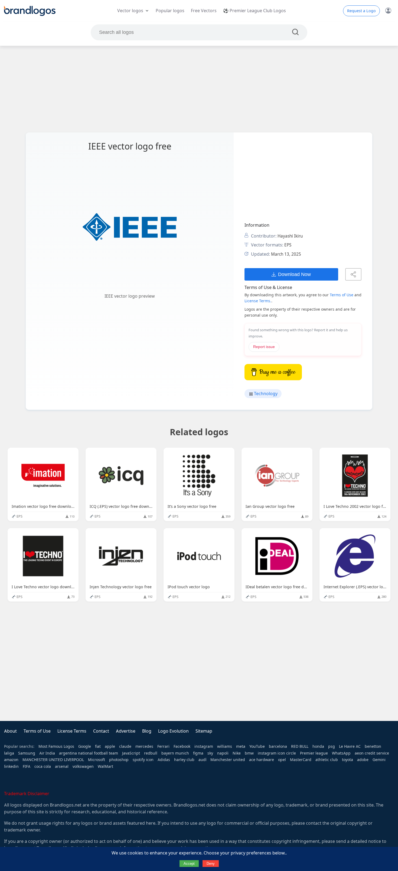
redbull (150, 753)
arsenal (61, 766)
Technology (265, 393)
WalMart (105, 766)
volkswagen (83, 766)
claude (125, 746)
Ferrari (163, 746)
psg (331, 746)
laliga (9, 753)
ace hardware (261, 759)
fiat (98, 746)
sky (210, 753)
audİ (202, 759)
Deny (211, 864)
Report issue (264, 347)
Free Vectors (204, 11)
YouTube (257, 746)
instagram (203, 746)
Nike (237, 753)
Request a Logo (361, 10)
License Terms (71, 731)
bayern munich (175, 753)
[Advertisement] (199, 89)
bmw (249, 753)
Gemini (379, 759)
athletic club (326, 759)
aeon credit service (372, 753)
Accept (189, 864)
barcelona (278, 746)
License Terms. (257, 300)
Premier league (314, 753)
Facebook (182, 746)
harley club (184, 759)
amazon (11, 759)
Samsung (26, 753)
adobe (362, 759)
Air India (47, 753)
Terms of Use (341, 294)
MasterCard (300, 759)
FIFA (26, 766)
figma (198, 753)
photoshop (119, 759)
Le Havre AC (350, 746)
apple (110, 746)
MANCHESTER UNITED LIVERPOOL (53, 759)
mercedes (144, 746)
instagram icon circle (277, 753)
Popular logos (170, 11)
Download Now (294, 274)
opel (282, 759)
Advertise (125, 731)
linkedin (11, 766)
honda (318, 746)
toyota (347, 759)
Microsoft (96, 759)
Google (84, 746)
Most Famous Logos (56, 746)
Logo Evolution (173, 731)
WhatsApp (341, 753)
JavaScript (131, 753)
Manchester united (227, 759)
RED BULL (299, 746)
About (10, 731)
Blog (146, 731)
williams (224, 746)
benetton (373, 746)
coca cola (42, 766)
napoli (223, 753)
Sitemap (203, 731)
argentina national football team (88, 753)
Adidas (164, 759)
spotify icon (143, 759)
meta (240, 746)
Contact (101, 731)
